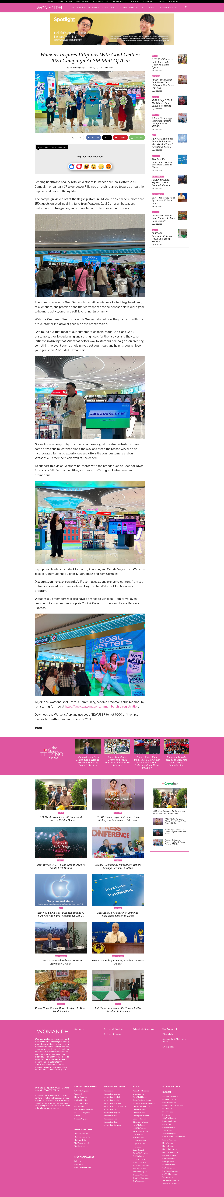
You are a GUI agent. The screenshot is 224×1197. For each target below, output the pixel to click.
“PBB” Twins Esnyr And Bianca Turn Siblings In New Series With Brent (163, 83)
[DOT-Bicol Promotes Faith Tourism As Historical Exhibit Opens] (182, 59)
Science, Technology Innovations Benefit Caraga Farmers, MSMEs (162, 122)
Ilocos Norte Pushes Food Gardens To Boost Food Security (164, 218)
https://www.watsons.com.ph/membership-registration (101, 706)
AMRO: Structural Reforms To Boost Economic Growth (161, 182)
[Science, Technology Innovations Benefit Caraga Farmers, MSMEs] (182, 118)
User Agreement (169, 1029)
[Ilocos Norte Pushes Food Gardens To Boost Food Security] (182, 215)
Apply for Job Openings (113, 1029)
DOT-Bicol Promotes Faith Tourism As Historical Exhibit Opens (162, 63)
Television (156, 76)
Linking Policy (168, 1047)
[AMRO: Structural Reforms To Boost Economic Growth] (182, 179)
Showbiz (155, 97)
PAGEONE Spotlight (78, 68)
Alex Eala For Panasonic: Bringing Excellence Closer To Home (162, 163)
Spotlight (38, 728)
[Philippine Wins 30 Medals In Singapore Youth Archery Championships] (176, 746)
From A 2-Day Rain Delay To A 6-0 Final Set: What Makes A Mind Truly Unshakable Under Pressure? (147, 762)
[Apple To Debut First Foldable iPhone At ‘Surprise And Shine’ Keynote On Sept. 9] (182, 138)
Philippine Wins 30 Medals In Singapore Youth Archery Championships (176, 761)
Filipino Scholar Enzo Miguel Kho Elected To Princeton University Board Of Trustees (87, 761)
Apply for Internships (112, 1034)
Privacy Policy (168, 1034)
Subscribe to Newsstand (143, 1029)
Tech (154, 135)
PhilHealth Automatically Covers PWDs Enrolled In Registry (162, 237)
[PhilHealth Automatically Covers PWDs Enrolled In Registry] (182, 233)
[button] (186, 7)
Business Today (157, 176)
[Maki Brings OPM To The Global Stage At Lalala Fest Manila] (182, 100)
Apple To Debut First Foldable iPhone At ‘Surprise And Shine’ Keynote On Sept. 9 (162, 142)
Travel (154, 56)
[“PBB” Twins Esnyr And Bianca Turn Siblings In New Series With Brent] (182, 79)
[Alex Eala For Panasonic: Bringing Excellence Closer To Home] (182, 159)
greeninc (155, 115)
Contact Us (79, 1029)
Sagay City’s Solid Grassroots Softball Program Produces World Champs (117, 761)
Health (154, 230)
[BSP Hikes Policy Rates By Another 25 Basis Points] (182, 197)
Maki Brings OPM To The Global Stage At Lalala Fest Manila (162, 103)
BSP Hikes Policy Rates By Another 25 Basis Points (163, 200)
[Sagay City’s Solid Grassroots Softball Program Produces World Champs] (117, 746)
